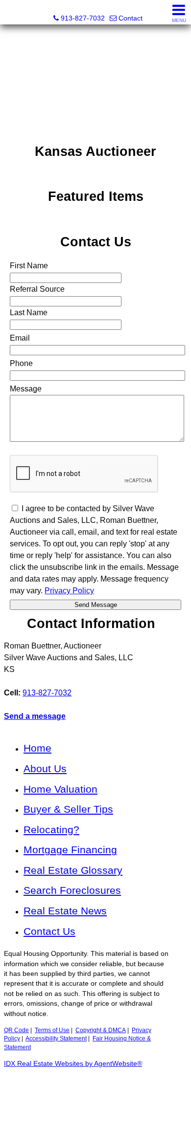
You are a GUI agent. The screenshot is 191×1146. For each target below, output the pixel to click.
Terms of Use (52, 1030)
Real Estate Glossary (73, 870)
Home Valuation (60, 789)
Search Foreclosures (72, 890)
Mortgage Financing (70, 849)
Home (37, 748)
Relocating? (51, 829)
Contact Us (49, 931)
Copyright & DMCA (100, 1030)
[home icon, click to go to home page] (11, 12)
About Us (45, 768)
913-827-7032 (47, 693)
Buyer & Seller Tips (68, 809)
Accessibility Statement (56, 1038)
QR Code (16, 1030)
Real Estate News (65, 910)
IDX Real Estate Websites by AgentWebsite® (73, 1063)
